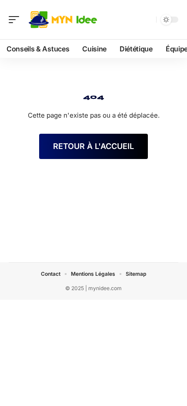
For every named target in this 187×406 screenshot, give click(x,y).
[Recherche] (148, 20)
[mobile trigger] (16, 19)
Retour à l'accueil (93, 146)
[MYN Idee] (62, 19)
